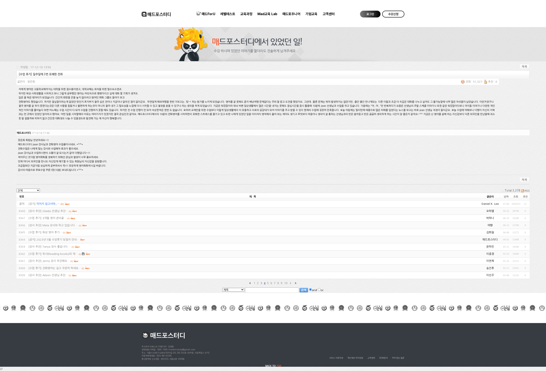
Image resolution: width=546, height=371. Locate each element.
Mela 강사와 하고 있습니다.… (60, 225)
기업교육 (311, 14)
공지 (32, 203)
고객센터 (329, 14)
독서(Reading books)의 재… (60, 254)
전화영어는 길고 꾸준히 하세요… (61, 268)
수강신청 (393, 14)
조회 (515, 196)
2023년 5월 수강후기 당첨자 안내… (57, 239)
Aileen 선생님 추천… (55, 275)
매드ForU (208, 14)
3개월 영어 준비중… (54, 218)
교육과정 (246, 14)
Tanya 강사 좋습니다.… (56, 246)
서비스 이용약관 (336, 358)
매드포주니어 (291, 14)
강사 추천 (35, 211)
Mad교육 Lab (267, 14)
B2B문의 (383, 358)
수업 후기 (35, 218)
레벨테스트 (227, 14)
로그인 (370, 14)
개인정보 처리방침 (355, 358)
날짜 (506, 196)
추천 (525, 196)
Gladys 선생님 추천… (55, 211)
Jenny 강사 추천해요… (56, 261)
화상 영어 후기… (52, 232)
